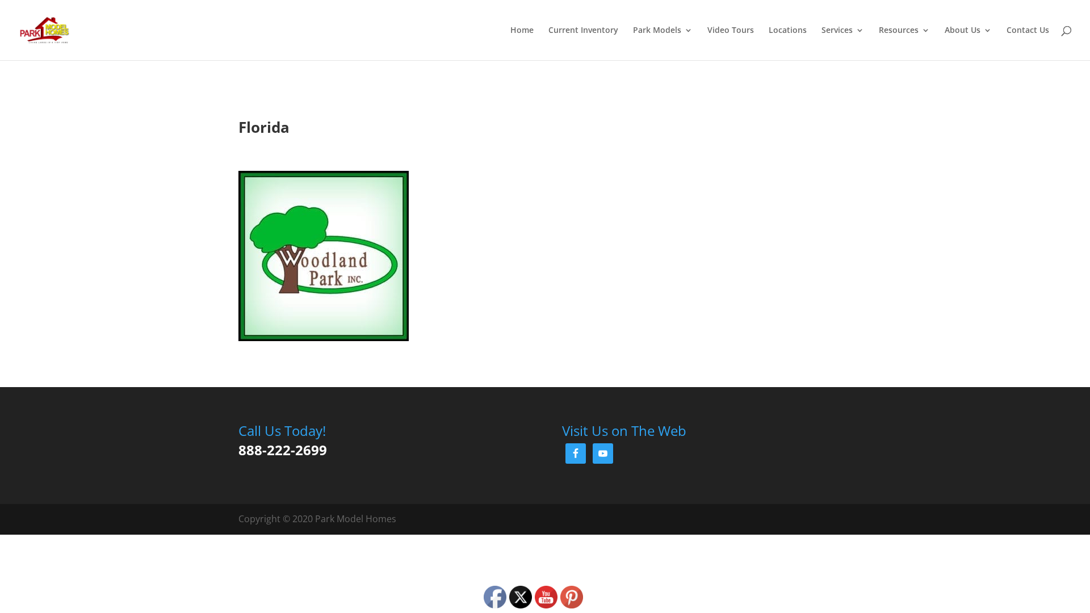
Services (837, 30)
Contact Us (1028, 30)
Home (522, 30)
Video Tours (730, 30)
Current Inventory (583, 30)
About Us (962, 30)
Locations (788, 30)
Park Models (657, 30)
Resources (899, 30)
